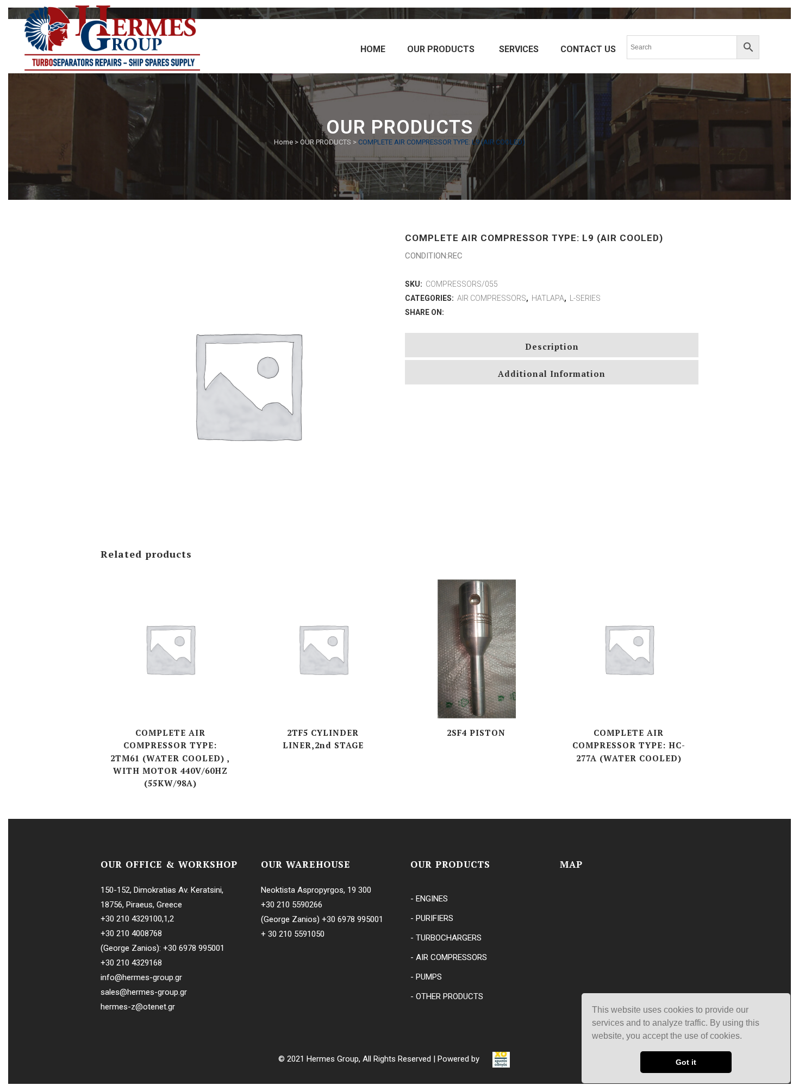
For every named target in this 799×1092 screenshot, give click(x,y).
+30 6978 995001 (193, 948)
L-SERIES (585, 298)
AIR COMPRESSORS (491, 298)
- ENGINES (429, 899)
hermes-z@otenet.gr (138, 1007)
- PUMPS (426, 977)
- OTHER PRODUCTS (446, 996)
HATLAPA (548, 298)
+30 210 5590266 (291, 905)
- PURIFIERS (431, 918)
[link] (501, 1059)
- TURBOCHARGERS (446, 938)
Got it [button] (686, 1062)
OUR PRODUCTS (325, 142)
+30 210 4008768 (131, 933)
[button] (745, 1037)
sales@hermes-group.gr (144, 992)
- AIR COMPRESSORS (448, 957)
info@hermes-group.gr (141, 977)
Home (283, 142)
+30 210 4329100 (131, 919)
